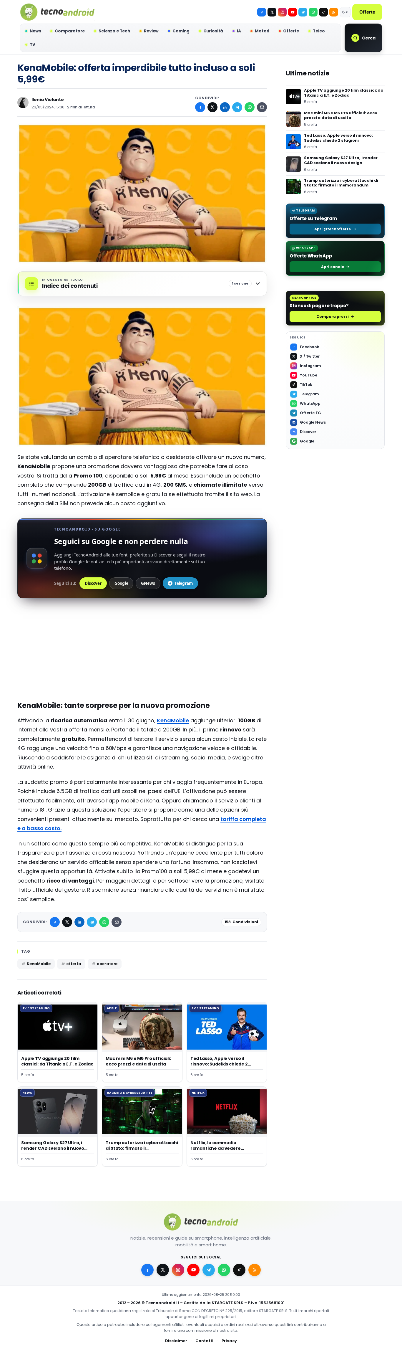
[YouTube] (292, 12)
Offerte (367, 12)
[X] (272, 12)
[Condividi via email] (262, 107)
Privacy (229, 1341)
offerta (73, 964)
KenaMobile (173, 720)
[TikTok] (323, 12)
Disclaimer (176, 1341)
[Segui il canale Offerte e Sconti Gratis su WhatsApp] (313, 12)
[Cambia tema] (345, 12)
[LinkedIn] (225, 107)
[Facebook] (261, 12)
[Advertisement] (142, 650)
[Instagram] (282, 12)
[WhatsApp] (250, 107)
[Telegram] (302, 12)
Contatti (204, 1341)
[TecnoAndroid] (57, 12)
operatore (107, 964)
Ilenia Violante (47, 100)
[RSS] (333, 12)
